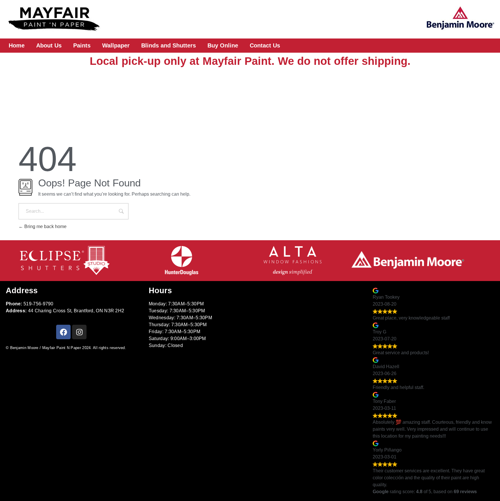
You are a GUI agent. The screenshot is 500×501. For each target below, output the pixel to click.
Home (17, 45)
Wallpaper (116, 45)
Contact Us (265, 45)
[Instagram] (79, 332)
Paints (82, 45)
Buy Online (222, 45)
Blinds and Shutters (168, 45)
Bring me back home (45, 226)
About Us (49, 45)
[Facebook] (63, 332)
